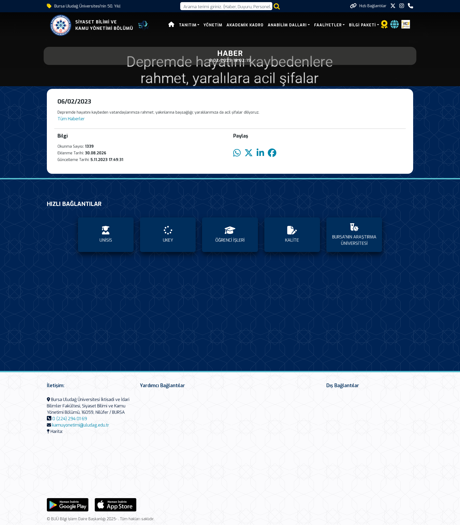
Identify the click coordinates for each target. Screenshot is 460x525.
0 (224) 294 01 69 (69, 418)
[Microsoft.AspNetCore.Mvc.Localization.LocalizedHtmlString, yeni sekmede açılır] (67, 504)
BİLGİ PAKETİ (362, 25)
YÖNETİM (213, 25)
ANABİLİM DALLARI (287, 25)
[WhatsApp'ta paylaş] (237, 153)
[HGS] (405, 24)
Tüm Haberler (71, 119)
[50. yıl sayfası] (143, 25)
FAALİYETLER (328, 25)
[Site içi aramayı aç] (277, 6)
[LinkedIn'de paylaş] (260, 153)
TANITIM (187, 25)
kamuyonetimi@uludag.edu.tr (80, 425)
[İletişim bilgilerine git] (410, 6)
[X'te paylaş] (248, 153)
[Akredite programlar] (384, 26)
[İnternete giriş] (394, 26)
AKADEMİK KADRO (245, 25)
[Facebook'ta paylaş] (272, 153)
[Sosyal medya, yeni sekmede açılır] (393, 6)
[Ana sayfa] (171, 25)
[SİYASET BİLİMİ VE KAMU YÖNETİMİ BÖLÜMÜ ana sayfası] (60, 25)
